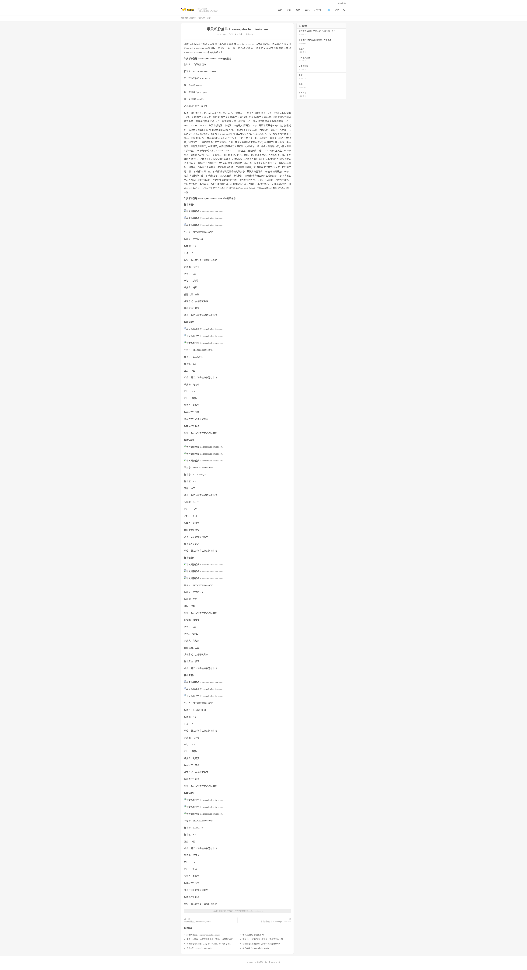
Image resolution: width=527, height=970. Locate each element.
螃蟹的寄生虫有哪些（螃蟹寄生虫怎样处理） (262, 944)
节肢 (327, 10)
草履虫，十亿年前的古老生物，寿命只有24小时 (263, 939)
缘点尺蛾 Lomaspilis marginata (199, 948)
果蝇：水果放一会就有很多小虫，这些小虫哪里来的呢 (210, 939)
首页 (279, 10)
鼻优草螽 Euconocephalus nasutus (256, 948)
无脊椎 (317, 10)
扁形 (307, 10)
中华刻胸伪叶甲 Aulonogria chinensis (275, 922)
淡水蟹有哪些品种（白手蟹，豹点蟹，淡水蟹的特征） (210, 944)
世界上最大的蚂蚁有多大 (253, 935)
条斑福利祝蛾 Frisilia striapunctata (198, 922)
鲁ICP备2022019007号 (272, 962)
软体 (336, 10)
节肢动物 (201, 18)
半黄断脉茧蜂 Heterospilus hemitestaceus (237, 29)
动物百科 (187, 10)
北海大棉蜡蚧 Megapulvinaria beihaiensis (203, 935)
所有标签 (342, 3)
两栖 (298, 10)
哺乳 (289, 10)
